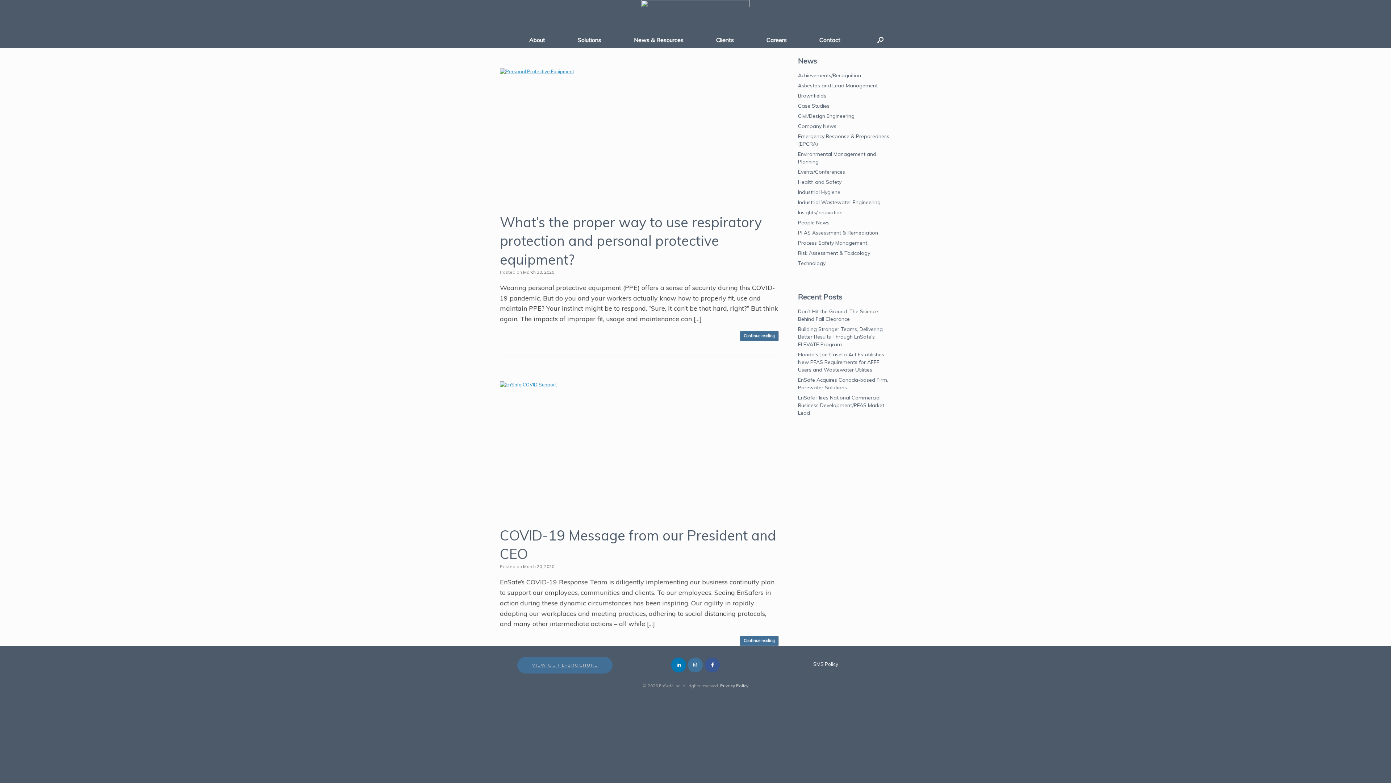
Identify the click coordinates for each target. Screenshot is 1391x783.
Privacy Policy (734, 685)
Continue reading (759, 335)
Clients (725, 40)
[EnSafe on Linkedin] (678, 665)
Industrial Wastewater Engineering (839, 202)
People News (814, 222)
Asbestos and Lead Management (838, 85)
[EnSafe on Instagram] (695, 665)
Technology (812, 263)
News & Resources (659, 40)
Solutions (589, 40)
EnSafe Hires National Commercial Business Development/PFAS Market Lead (841, 405)
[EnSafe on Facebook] (712, 665)
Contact (829, 40)
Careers (776, 40)
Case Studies (814, 106)
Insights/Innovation (820, 212)
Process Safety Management (832, 243)
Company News (817, 126)
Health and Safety (819, 182)
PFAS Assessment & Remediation (838, 232)
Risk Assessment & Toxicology (834, 253)
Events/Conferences (821, 172)
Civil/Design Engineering (826, 116)
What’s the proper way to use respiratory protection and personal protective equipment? (631, 241)
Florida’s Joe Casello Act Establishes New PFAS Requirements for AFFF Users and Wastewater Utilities (841, 362)
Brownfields (812, 95)
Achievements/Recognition (829, 75)
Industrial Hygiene (819, 192)
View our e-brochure (565, 665)
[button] (880, 40)
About (537, 40)
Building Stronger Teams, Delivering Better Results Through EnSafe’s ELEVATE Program (840, 337)
